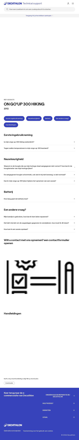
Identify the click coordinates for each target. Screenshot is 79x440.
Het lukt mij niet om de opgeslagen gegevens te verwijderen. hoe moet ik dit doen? (36, 223)
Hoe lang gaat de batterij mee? (16, 199)
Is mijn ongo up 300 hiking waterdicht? (19, 142)
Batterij (47, 118)
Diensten (47, 410)
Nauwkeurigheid (34, 118)
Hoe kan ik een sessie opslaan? (16, 229)
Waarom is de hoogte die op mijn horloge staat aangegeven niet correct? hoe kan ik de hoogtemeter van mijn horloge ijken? (38, 167)
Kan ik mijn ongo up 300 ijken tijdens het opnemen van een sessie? (30, 181)
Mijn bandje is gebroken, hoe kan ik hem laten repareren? (26, 217)
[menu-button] (73, 3)
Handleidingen (11, 125)
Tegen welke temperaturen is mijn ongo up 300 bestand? (26, 148)
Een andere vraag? (62, 118)
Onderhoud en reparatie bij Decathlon (58, 396)
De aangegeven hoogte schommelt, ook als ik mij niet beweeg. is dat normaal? (35, 175)
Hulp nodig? (48, 403)
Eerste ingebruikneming (14, 118)
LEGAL (45, 417)
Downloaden (9, 383)
